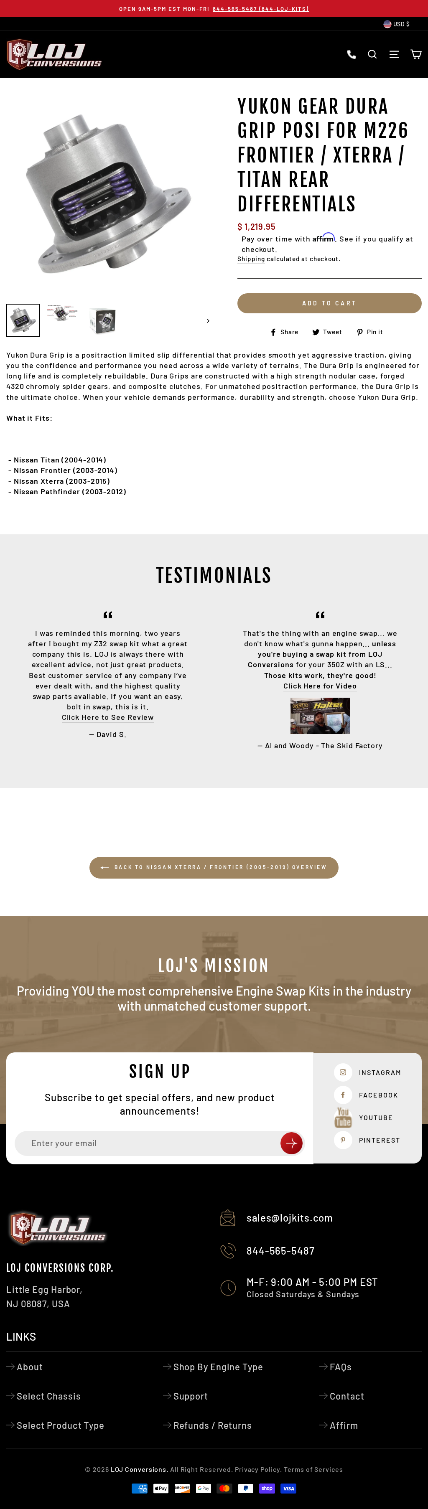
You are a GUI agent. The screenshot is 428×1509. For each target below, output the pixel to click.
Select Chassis (49, 1395)
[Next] (204, 320)
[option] (214, 8)
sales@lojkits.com (290, 1218)
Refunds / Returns (212, 1425)
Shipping (251, 258)
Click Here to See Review (108, 716)
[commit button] (291, 1143)
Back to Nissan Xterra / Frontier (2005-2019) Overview (219, 867)
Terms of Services (313, 1469)
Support (190, 1395)
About (30, 1366)
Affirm (344, 1425)
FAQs (341, 1366)
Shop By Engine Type (218, 1366)
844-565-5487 (281, 1251)
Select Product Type (60, 1425)
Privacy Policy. (258, 1469)
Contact (347, 1395)
